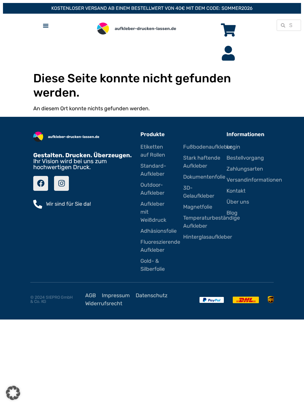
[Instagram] (61, 183)
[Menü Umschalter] (46, 26)
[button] (13, 393)
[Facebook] (40, 183)
